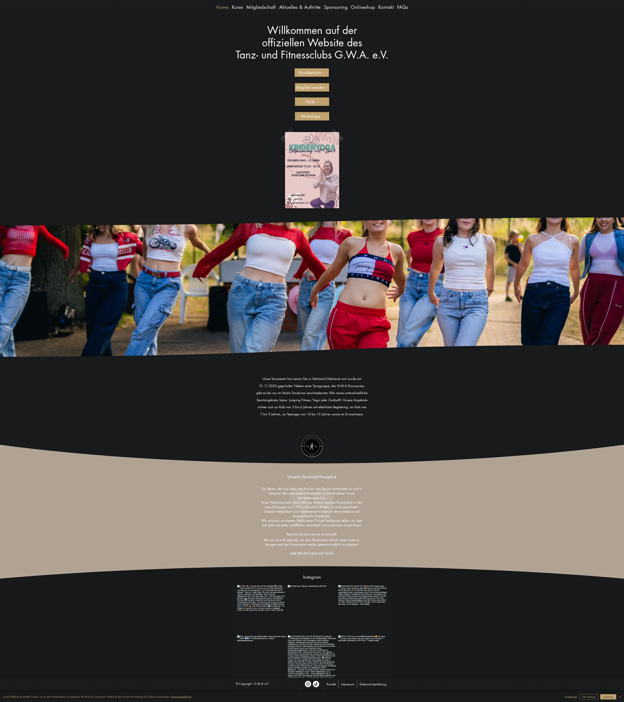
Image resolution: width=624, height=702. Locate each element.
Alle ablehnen (589, 696)
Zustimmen (608, 696)
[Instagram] (308, 684)
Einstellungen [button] (571, 696)
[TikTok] (316, 684)
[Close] (620, 696)
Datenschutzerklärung (181, 696)
